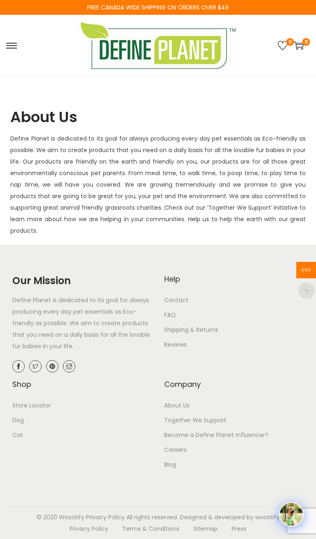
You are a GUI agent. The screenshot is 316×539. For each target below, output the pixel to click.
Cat (17, 435)
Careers (175, 450)
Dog (18, 420)
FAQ (170, 315)
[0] (283, 46)
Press (239, 529)
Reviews (175, 344)
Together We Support (195, 420)
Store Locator (31, 405)
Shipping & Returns (191, 330)
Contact (176, 300)
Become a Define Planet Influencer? (216, 435)
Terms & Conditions (150, 529)
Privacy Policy (105, 517)
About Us (177, 405)
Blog (170, 464)
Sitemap (205, 529)
